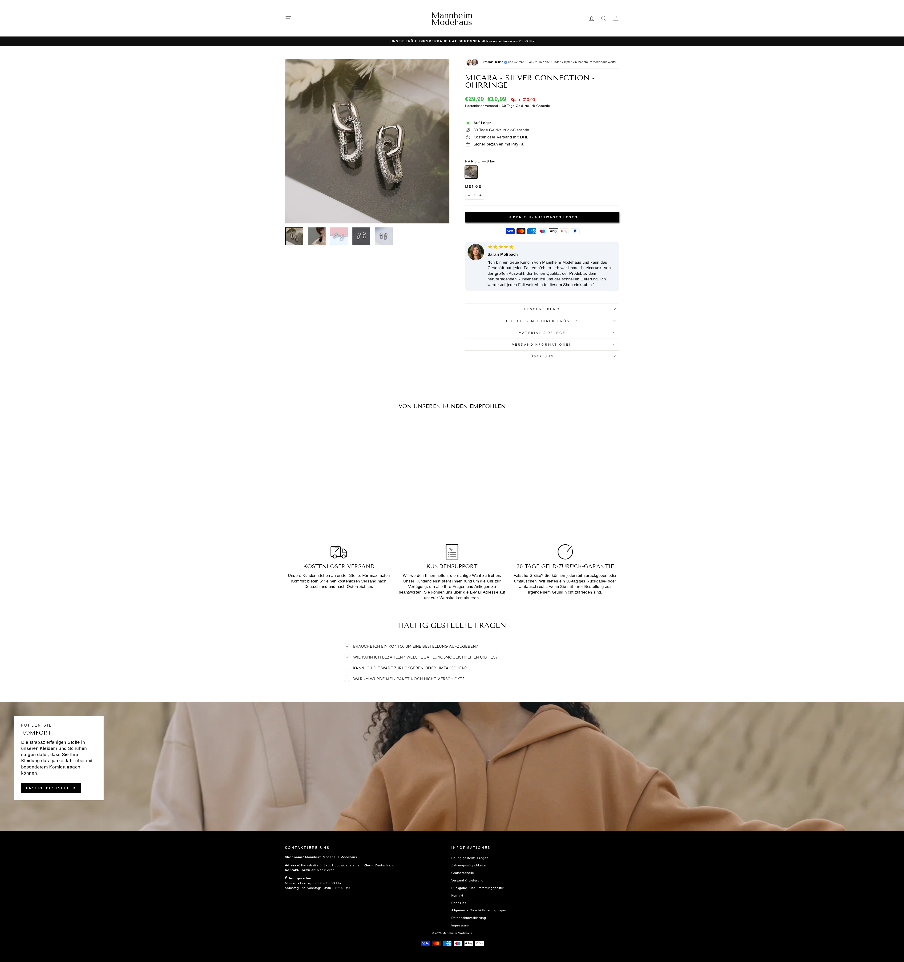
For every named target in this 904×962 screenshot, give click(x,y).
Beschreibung (542, 309)
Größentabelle (462, 873)
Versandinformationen (542, 344)
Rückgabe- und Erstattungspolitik (477, 888)
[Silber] (471, 172)
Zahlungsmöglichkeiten (469, 865)
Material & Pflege (542, 333)
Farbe (480, 161)
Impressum (460, 925)
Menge (473, 186)
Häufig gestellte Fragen (469, 858)
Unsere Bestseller (51, 788)
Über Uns (542, 356)
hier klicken (326, 870)
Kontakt (457, 895)
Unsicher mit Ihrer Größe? (542, 321)
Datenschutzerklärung (468, 918)
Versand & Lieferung (467, 880)
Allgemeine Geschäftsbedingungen (478, 910)
